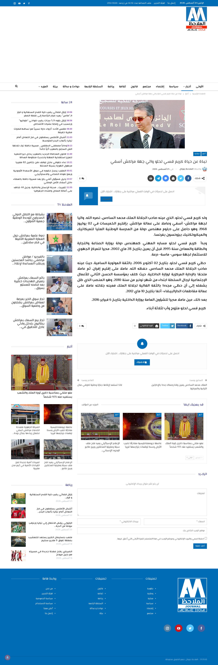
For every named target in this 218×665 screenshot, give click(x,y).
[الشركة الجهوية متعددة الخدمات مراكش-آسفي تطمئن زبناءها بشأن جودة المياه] (25, 414)
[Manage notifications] (7, 657)
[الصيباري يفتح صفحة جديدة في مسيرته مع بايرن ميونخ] (18, 555)
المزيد (44, 87)
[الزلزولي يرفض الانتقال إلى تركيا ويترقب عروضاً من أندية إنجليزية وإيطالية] (18, 527)
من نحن (49, 588)
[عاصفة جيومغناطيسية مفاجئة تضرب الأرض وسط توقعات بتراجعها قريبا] (142, 426)
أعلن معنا (48, 608)
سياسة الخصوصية (44, 598)
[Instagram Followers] (167, 633)
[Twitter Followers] (190, 633)
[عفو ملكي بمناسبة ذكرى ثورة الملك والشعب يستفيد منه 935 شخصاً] (184, 426)
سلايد (197, 153)
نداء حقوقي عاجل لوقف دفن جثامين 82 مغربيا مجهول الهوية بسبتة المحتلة (44, 164)
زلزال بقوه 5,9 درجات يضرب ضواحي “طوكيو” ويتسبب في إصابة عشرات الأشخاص (45, 122)
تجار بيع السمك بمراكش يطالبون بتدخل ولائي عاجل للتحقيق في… (28, 324)
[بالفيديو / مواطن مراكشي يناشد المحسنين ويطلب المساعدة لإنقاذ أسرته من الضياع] (59, 264)
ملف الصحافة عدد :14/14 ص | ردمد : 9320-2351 (129, 3)
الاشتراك (106, 199)
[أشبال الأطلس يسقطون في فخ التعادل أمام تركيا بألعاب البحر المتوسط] (18, 512)
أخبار (188, 87)
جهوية (150, 588)
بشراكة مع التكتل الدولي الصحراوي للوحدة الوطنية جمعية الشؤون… (28, 218)
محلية (150, 598)
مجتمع (147, 87)
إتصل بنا (171, 3)
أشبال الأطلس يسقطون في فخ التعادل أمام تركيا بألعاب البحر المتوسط (44, 139)
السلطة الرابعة (93, 87)
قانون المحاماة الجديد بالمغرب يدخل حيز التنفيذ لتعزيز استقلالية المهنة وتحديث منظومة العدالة (43, 156)
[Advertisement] (109, 57)
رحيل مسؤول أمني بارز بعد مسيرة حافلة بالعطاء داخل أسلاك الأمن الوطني (42, 181)
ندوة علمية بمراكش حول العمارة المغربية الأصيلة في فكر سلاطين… (28, 239)
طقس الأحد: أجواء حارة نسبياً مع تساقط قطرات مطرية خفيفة (43, 130)
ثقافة (122, 87)
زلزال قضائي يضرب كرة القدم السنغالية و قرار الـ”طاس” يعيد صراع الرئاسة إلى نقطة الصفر (44, 114)
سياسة (173, 87)
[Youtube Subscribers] (178, 633)
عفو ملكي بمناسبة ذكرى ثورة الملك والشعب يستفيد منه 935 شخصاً (44, 395)
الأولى (199, 87)
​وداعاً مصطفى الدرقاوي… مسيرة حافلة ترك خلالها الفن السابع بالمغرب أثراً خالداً (42, 147)
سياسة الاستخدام (44, 603)
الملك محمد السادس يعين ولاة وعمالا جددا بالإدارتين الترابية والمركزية (179, 387)
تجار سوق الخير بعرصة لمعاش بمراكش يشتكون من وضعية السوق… (27, 302)
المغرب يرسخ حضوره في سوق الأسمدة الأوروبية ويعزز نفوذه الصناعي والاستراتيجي (42, 172)
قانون (134, 87)
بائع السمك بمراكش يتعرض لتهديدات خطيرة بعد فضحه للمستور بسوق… (29, 283)
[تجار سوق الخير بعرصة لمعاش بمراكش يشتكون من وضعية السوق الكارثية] (59, 306)
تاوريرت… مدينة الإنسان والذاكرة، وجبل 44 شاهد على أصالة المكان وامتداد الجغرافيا (43, 189)
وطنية (150, 593)
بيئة (55, 87)
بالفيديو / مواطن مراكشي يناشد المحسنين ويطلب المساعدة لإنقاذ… (28, 260)
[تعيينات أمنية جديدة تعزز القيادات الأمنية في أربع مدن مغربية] (25, 449)
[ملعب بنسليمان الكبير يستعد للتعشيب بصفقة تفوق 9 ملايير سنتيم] (18, 541)
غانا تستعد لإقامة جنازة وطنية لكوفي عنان (99, 385)
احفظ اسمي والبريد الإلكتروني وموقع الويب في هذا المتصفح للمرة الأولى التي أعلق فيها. (160, 539)
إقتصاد (160, 87)
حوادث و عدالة (71, 87)
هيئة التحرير (159, 3)
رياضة (111, 87)
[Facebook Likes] (201, 633)
